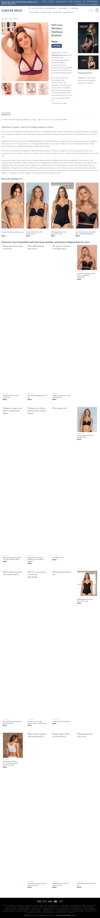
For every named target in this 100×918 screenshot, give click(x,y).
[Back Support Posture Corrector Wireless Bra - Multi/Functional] (13, 745)
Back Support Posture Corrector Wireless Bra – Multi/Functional (11, 763)
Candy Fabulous (11, 909)
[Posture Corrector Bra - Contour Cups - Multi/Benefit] (38, 644)
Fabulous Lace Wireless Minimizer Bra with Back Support (36, 559)
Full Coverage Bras (61, 1)
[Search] (29, 8)
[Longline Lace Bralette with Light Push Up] (62, 318)
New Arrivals (74, 905)
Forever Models (74, 909)
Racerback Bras (23, 906)
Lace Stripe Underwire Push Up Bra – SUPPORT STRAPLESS (86, 233)
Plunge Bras (74, 8)
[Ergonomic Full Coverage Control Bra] (13, 318)
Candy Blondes (76, 908)
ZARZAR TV (71, 912)
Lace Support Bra (58, 557)
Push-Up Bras (34, 12)
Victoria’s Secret (91, 911)
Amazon (44, 1)
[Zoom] (4, 79)
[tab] (5, 115)
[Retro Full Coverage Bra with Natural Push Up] (13, 644)
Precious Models (22, 911)
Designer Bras (50, 8)
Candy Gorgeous (24, 909)
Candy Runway (36, 909)
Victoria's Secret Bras (60, 103)
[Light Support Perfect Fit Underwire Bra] (62, 806)
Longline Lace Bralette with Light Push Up (61, 396)
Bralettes (51, 1)
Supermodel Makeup (63, 911)
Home (4, 19)
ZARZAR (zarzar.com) (59, 55)
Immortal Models (9, 911)
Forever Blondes (61, 909)
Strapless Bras (45, 12)
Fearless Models (48, 909)
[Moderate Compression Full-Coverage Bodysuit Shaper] (13, 480)
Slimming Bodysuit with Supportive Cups (59, 233)
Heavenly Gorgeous (88, 909)
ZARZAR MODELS (82, 4)
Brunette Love (37, 908)
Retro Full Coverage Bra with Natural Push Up (12, 722)
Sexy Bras (13, 19)
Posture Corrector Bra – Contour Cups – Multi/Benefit (37, 722)
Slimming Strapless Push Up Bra (86, 884)
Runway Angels (35, 911)
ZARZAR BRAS (11, 10)
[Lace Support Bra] (62, 480)
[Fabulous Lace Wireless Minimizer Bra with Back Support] (38, 480)
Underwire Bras (76, 906)
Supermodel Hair (48, 911)
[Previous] (5, 52)
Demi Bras (28, 905)
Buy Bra (56, 46)
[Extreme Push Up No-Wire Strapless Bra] (87, 419)
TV (84, 1)
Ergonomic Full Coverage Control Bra (11, 396)
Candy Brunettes (89, 908)
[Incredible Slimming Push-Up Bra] (38, 318)
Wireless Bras (68, 12)
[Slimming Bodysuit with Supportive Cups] (87, 583)
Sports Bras (78, 1)
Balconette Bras (38, 8)
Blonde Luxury (24, 908)
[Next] (45, 52)
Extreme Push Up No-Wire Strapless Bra (34, 233)
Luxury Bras (62, 8)
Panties (71, 1)
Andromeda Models (11, 908)
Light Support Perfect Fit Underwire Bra (60, 884)
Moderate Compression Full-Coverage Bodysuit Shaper (12, 558)
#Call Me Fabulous (50, 908)
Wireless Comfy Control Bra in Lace (12, 232)
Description (5, 115)
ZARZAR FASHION (92, 1)
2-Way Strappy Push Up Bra (61, 721)
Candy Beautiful (64, 908)
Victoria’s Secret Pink (34, 912)
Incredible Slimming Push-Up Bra (37, 396)
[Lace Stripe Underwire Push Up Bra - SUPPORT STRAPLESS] (87, 257)
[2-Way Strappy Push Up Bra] (62, 644)
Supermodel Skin (77, 911)
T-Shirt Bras (57, 12)
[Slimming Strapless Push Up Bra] (87, 806)
